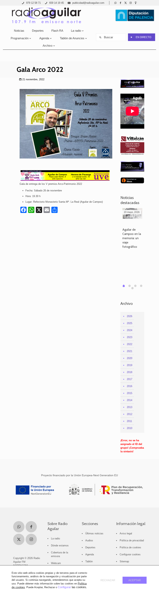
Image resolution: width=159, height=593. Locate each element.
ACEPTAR (134, 580)
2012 (129, 414)
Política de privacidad (132, 540)
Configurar (64, 587)
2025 (129, 323)
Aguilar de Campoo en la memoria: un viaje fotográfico (131, 238)
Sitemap (124, 561)
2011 (129, 421)
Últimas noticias (94, 533)
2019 (129, 365)
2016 (129, 386)
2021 (129, 351)
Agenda (89, 554)
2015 (129, 393)
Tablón (89, 561)
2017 (129, 379)
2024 (129, 330)
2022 (129, 344)
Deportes (90, 547)
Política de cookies (130, 547)
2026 (129, 316)
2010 (129, 428)
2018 (129, 372)
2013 (129, 407)
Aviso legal (126, 533)
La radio (55, 538)
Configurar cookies (130, 554)
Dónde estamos (60, 545)
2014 (129, 400)
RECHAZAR (107, 580)
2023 (129, 337)
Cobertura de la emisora (59, 554)
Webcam (56, 563)
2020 (129, 358)
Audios (89, 540)
